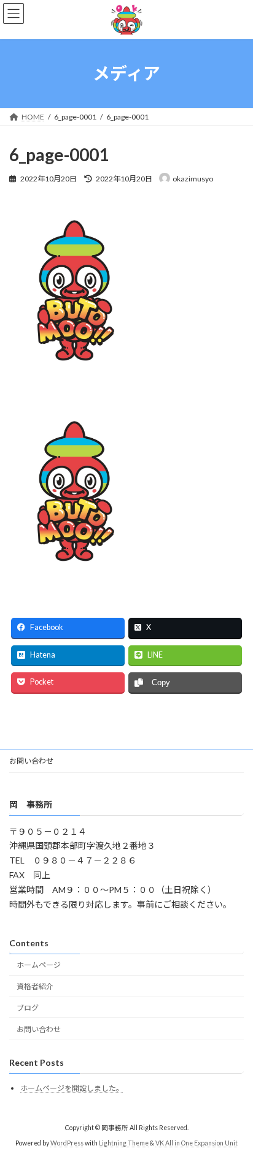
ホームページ (39, 965)
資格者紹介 (35, 987)
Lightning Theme (124, 1143)
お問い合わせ (31, 760)
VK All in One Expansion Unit (196, 1143)
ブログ (28, 1007)
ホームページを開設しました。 (71, 1088)
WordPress (67, 1143)
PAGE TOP (235, 1114)
